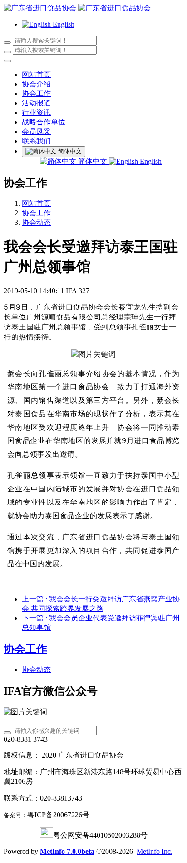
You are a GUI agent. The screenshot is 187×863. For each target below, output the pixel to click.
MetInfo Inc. (154, 851)
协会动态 (36, 222)
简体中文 (92, 161)
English (150, 161)
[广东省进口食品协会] (93, 8)
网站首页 (36, 74)
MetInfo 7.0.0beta (67, 851)
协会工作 (36, 213)
